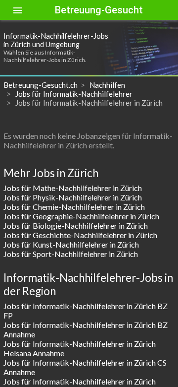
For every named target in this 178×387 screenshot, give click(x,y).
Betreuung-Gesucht (99, 10)
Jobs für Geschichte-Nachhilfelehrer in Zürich (80, 235)
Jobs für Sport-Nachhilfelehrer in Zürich (70, 253)
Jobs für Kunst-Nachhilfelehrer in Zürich (71, 244)
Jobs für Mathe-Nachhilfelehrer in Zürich (72, 188)
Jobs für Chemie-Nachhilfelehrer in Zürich (74, 206)
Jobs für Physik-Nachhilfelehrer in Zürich (72, 197)
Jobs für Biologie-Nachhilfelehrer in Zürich (75, 225)
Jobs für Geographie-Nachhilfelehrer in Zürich (81, 216)
